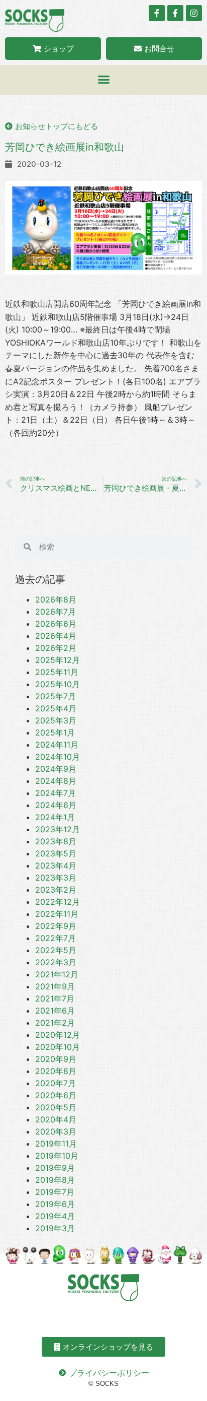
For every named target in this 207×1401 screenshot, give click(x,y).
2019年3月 (55, 1228)
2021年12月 (56, 974)
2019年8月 (55, 1180)
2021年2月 (55, 1023)
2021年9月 (55, 986)
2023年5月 (55, 853)
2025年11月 (56, 672)
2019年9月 (55, 1168)
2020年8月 (55, 1071)
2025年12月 (57, 660)
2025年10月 (57, 684)
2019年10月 (56, 1156)
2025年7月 (55, 696)
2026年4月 (55, 636)
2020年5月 (55, 1107)
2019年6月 (55, 1204)
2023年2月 (55, 890)
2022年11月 (56, 914)
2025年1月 (55, 732)
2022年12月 (57, 902)
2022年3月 (55, 962)
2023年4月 (55, 865)
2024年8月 (55, 781)
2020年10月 (57, 1047)
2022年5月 (55, 950)
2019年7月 (54, 1192)
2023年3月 (55, 878)
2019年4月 (55, 1216)
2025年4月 (55, 708)
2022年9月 (55, 926)
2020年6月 (55, 1095)
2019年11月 (56, 1144)
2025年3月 (55, 720)
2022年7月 (55, 938)
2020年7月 (55, 1083)
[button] (103, 79)
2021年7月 (54, 998)
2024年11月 (56, 745)
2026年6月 (55, 624)
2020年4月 (55, 1119)
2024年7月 (55, 793)
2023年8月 (55, 841)
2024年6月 (55, 805)
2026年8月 (55, 599)
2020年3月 (55, 1131)
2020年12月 (57, 1035)
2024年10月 (57, 757)
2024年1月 (55, 817)
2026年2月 (55, 648)
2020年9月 (55, 1059)
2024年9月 (55, 769)
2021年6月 (55, 1011)
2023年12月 (57, 829)
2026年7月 (55, 612)
